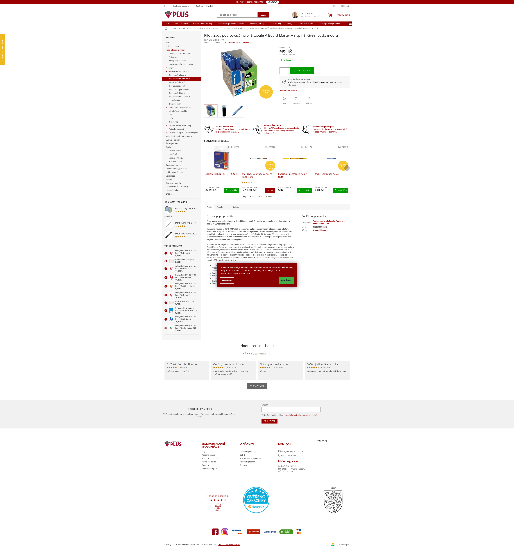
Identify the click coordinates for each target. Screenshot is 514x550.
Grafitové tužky (175, 104)
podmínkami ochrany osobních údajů (301, 415)
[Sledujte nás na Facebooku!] (215, 532)
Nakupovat (272, 2)
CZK (334, 6)
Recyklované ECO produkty (177, 187)
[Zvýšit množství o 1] (289, 69)
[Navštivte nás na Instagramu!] (224, 532)
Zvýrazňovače (174, 100)
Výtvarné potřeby (173, 140)
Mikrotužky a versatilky (178, 111)
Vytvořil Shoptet (343, 544)
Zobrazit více (257, 386)
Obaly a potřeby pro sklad (176, 169)
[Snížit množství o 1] (289, 72)
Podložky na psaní (176, 129)
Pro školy (209, 6)
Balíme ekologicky (208, 462)
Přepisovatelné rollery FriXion (181, 64)
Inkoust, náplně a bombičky (180, 125)
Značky (169, 194)
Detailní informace (287, 91)
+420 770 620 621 (307, 13)
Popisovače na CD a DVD (179, 97)
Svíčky (168, 147)
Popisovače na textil (177, 86)
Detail (270, 190)
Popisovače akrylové (177, 75)
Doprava (243, 465)
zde (248, 273)
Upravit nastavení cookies (229, 544)
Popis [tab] (209, 207)
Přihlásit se (269, 421)
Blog (203, 452)
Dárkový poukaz (172, 190)
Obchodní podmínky (248, 452)
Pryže (171, 118)
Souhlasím (286, 280)
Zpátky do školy (172, 46)
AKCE (168, 43)
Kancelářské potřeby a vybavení (179, 136)
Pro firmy (199, 6)
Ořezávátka (173, 122)
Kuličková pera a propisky (179, 54)
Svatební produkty (173, 183)
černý (244, 196)
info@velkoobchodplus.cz (290, 451)
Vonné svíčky (174, 154)
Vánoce (169, 179)
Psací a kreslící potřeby (175, 50)
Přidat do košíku (304, 70)
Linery (171, 68)
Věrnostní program (209, 469)
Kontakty (205, 465)
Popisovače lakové (177, 82)
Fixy (170, 115)
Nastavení (227, 280)
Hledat (263, 15)
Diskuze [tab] (236, 207)
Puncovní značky (208, 455)
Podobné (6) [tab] (222, 207)
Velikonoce (170, 176)
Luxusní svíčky (175, 151)
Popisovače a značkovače (179, 71)
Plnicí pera (173, 57)
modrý (261, 196)
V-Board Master (319, 230)
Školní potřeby (172, 143)
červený (252, 196)
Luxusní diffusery (176, 158)
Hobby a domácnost (174, 172)
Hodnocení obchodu (257, 345)
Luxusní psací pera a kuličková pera (183, 133)
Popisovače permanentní (179, 89)
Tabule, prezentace (173, 165)
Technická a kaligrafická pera (181, 107)
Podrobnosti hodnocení (239, 42)
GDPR (242, 455)
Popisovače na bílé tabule (179, 79)
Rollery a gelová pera (177, 61)
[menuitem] (167, 23)
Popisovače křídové (177, 93)
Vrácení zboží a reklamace (250, 458)
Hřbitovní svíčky (175, 161)
